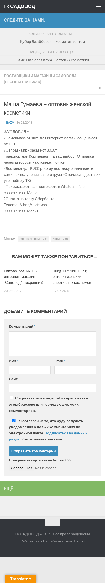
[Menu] (98, 6)
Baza (10, 122)
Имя (13, 361)
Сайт (13, 379)
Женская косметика (33, 239)
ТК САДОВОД (19, 6)
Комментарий (22, 326)
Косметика (60, 239)
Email (59, 361)
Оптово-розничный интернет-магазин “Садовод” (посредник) (23, 277)
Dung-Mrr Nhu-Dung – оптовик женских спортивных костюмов (71, 277)
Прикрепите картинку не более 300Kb (42, 460)
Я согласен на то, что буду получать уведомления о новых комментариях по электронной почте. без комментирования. (48, 430)
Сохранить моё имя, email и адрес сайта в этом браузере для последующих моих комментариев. (48, 404)
